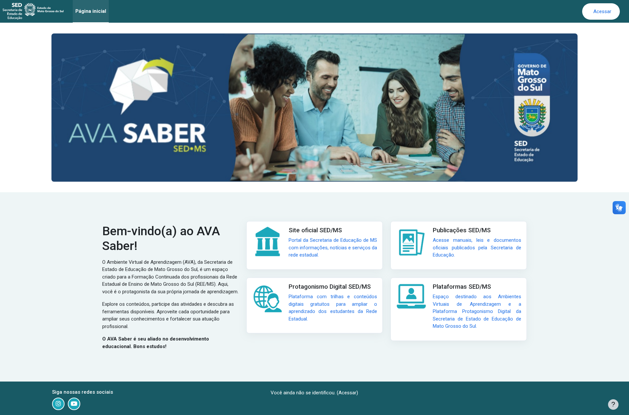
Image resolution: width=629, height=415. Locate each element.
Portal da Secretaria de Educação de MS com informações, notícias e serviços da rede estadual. (333, 247)
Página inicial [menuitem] (90, 11)
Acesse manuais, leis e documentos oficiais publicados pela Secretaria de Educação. (477, 247)
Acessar (602, 11)
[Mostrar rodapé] (613, 404)
